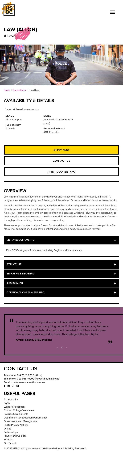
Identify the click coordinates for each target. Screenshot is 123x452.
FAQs (7, 403)
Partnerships (11, 432)
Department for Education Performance (26, 417)
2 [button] (62, 347)
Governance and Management (21, 421)
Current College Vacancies (19, 410)
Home (7, 90)
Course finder (19, 90)
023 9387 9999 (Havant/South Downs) (38, 378)
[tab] (61, 240)
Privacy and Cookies (15, 435)
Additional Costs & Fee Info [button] (25, 292)
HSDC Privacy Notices (16, 425)
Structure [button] (14, 264)
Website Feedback (14, 406)
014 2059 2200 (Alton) (29, 375)
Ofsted (7, 428)
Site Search (10, 443)
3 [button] (66, 347)
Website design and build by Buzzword (64, 448)
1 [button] (57, 347)
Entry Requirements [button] (20, 240)
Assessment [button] (15, 283)
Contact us (61, 161)
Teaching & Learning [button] (20, 273)
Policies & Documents (16, 414)
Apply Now (61, 150)
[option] (62, 331)
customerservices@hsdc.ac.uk (28, 382)
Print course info (61, 171)
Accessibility (11, 399)
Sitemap (8, 439)
